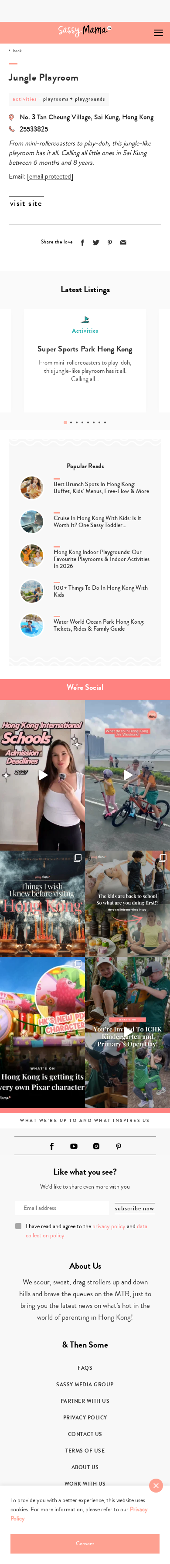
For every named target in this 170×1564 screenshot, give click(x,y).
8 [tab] (105, 422)
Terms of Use (85, 1451)
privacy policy (109, 1226)
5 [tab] (88, 422)
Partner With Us (85, 1401)
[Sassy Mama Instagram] (96, 1146)
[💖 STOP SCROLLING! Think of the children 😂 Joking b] (127, 775)
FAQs (85, 1368)
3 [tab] (77, 422)
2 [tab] (71, 422)
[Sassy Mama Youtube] (74, 1146)
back (17, 51)
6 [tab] (94, 422)
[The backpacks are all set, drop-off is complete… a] (127, 904)
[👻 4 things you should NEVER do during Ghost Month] (42, 904)
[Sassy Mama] (85, 31)
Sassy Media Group (85, 1385)
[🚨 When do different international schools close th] (42, 775)
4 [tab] (82, 422)
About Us (85, 1467)
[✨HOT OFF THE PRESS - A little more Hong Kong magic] (42, 1032)
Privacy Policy (85, 1418)
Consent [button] (85, 1543)
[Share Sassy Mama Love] (123, 242)
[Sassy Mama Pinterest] (118, 1146)
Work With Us (85, 1484)
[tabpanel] (85, 360)
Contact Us (85, 1434)
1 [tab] (65, 422)
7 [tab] (99, 422)
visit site (26, 203)
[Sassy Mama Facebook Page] (52, 1146)
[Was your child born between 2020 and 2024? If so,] (127, 1032)
